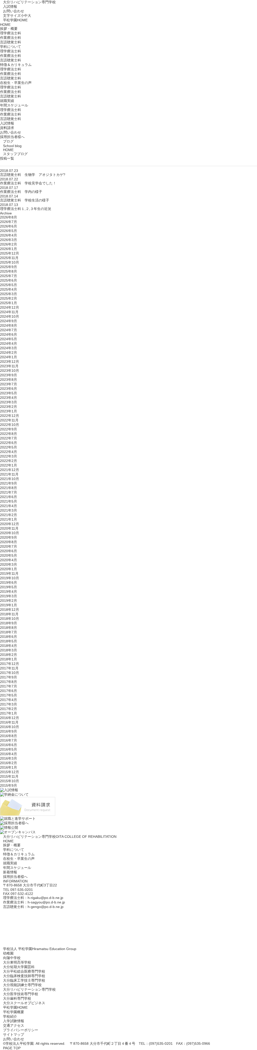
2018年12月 (9, 610)
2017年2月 (8, 709)
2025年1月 (8, 303)
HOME (5, 25)
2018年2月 (8, 655)
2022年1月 (8, 465)
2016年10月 (9, 727)
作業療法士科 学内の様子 (21, 192)
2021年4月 (8, 506)
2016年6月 (8, 745)
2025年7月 (8, 276)
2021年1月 (8, 519)
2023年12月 (9, 362)
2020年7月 (8, 546)
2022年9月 (8, 429)
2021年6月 (8, 497)
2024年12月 (9, 307)
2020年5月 (8, 555)
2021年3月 (8, 510)
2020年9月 (8, 537)
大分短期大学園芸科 (19, 967)
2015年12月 (9, 772)
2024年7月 (8, 330)
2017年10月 (9, 673)
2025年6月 (8, 280)
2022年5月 (8, 447)
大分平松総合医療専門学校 (24, 971)
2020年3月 (8, 564)
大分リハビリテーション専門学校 (29, 2)
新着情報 (10, 872)
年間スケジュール (17, 868)
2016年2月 (8, 763)
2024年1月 (8, 357)
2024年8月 (8, 325)
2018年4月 (8, 646)
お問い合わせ (13, 11)
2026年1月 (8, 249)
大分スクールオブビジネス (24, 1003)
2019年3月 (8, 596)
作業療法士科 (10, 38)
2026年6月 (8, 226)
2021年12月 (9, 470)
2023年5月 (8, 393)
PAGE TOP (12, 1048)
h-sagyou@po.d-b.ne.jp (46, 902)
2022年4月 (8, 452)
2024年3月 (8, 348)
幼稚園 (8, 953)
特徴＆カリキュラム (19, 854)
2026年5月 (8, 231)
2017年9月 (8, 677)
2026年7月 (8, 222)
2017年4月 (8, 700)
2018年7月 (8, 632)
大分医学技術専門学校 (20, 994)
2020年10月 (9, 533)
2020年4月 (8, 560)
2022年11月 (9, 420)
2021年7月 (8, 492)
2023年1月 (8, 411)
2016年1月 (8, 767)
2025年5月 (8, 285)
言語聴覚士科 (10, 42)
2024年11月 (9, 312)
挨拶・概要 (12, 845)
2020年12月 (9, 524)
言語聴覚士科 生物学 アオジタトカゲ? (32, 175)
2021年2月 (8, 515)
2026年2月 (8, 244)
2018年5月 (8, 641)
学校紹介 (10, 1016)
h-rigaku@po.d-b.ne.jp (45, 898)
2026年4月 (8, 235)
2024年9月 (8, 321)
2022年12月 (9, 416)
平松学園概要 (13, 1012)
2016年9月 (8, 731)
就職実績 (7, 101)
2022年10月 (9, 425)
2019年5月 (8, 587)
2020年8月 (8, 542)
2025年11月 (9, 258)
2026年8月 (8, 217)
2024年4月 (8, 343)
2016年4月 (8, 754)
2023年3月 (8, 402)
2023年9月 (8, 375)
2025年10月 (9, 262)
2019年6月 (8, 582)
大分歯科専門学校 (17, 998)
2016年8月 (8, 736)
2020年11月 (9, 528)
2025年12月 (9, 253)
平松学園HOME (15, 20)
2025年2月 (8, 298)
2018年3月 (8, 650)
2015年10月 (9, 781)
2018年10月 (9, 619)
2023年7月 (8, 384)
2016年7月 (8, 740)
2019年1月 (8, 605)
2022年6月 (8, 443)
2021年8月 (8, 488)
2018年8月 (8, 628)
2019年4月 (8, 592)
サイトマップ (13, 1034)
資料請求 (7, 128)
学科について (13, 850)
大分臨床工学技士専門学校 (24, 980)
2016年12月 (9, 718)
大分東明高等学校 (17, 962)
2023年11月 (9, 366)
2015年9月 (8, 785)
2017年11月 (9, 668)
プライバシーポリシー (20, 1030)
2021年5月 (8, 501)
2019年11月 (9, 573)
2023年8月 (8, 380)
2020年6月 (8, 551)
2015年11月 (9, 776)
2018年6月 (8, 637)
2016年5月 (8, 749)
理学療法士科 (10, 33)
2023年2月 (8, 407)
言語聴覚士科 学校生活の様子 (24, 200)
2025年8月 (8, 271)
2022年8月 (8, 434)
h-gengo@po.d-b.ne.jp (45, 907)
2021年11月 (9, 474)
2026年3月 (8, 240)
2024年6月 (8, 334)
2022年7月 (8, 438)
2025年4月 (8, 289)
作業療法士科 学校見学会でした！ (28, 183)
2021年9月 (8, 483)
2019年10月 (9, 578)
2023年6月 (8, 389)
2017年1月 (8, 713)
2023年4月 (8, 398)
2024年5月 (8, 339)
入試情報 (10, 7)
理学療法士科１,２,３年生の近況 (25, 209)
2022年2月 (8, 461)
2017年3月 (8, 704)
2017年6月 (8, 691)
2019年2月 (8, 601)
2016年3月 (8, 758)
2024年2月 (8, 353)
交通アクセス (13, 1025)
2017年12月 (9, 664)
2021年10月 (9, 479)
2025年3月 (8, 294)
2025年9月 (8, 267)
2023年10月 (9, 371)
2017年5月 (8, 695)
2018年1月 (8, 659)
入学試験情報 (13, 1021)
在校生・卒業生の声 (19, 859)
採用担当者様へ (12, 137)
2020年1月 (8, 569)
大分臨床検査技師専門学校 (24, 976)
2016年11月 (9, 722)
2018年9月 (8, 623)
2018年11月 (9, 614)
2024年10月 (9, 316)
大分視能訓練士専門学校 (22, 985)
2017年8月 (8, 682)
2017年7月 (8, 686)
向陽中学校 (12, 958)
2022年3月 (8, 456)
